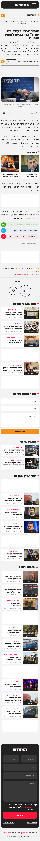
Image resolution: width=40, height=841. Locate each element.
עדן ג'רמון (24, 832)
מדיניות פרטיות (8, 822)
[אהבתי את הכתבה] (25, 290)
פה (28, 271)
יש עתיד (5, 268)
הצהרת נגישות (32, 822)
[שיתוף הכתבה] (3, 61)
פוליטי (30, 21)
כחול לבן (34, 271)
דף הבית (36, 21)
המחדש (13, 268)
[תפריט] (33, 5)
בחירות (21, 268)
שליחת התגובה (20, 431)
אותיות (28, 268)
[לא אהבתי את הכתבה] (13, 291)
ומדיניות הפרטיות (28, 807)
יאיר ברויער (7, 832)
